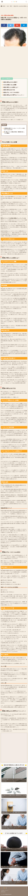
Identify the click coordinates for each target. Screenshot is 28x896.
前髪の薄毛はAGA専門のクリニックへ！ (13, 95)
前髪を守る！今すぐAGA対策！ (11, 92)
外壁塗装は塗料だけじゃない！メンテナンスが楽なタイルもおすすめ (14, 129)
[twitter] (11, 25)
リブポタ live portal (14, 1)
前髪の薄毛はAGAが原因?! (10, 82)
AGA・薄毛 (9, 6)
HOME (3, 6)
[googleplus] (17, 25)
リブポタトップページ (4, 890)
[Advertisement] (14, 61)
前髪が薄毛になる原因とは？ (10, 87)
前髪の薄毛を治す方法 (9, 89)
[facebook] (4, 25)
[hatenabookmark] (24, 25)
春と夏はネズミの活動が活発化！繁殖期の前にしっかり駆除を (14, 132)
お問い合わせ (3, 891)
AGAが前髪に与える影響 (9, 84)
